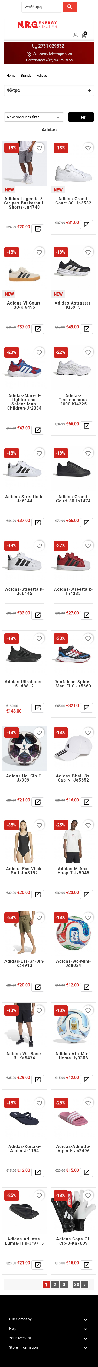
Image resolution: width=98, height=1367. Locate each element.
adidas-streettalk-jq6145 (24, 591)
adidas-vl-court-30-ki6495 (24, 305)
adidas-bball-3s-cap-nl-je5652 (73, 778)
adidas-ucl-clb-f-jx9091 (24, 778)
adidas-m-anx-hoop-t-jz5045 (73, 870)
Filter (80, 117)
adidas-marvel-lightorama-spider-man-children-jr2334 (24, 402)
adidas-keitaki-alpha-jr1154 (24, 1148)
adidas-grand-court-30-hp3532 (73, 200)
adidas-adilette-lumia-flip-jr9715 (24, 1241)
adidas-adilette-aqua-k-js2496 (73, 1148)
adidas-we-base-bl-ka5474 (24, 1055)
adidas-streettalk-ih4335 (73, 591)
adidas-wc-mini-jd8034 (73, 963)
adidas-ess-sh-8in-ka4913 (24, 963)
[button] (49, 90)
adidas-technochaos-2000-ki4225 (73, 399)
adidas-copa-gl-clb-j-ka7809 (73, 1241)
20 (77, 1284)
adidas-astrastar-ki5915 (73, 305)
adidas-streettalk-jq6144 (24, 498)
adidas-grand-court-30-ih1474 (73, 498)
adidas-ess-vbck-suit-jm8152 (24, 870)
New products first (34, 117)
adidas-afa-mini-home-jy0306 (73, 1055)
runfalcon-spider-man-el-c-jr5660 (73, 683)
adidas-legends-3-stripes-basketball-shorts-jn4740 (24, 203)
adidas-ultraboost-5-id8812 (24, 683)
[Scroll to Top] (92, 1361)
